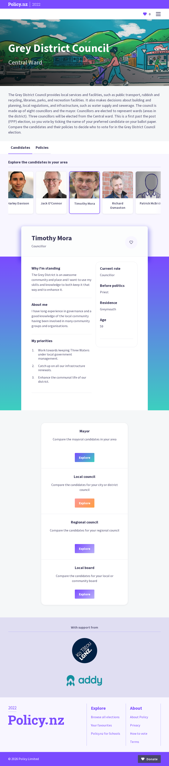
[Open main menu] (158, 14)
